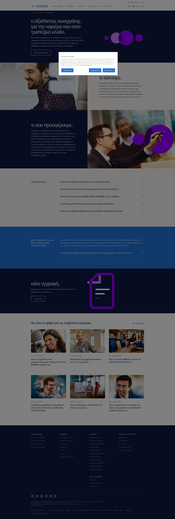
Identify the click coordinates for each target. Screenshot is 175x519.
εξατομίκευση (67, 70)
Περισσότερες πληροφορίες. (86, 65)
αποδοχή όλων (109, 70)
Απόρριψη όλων (95, 70)
